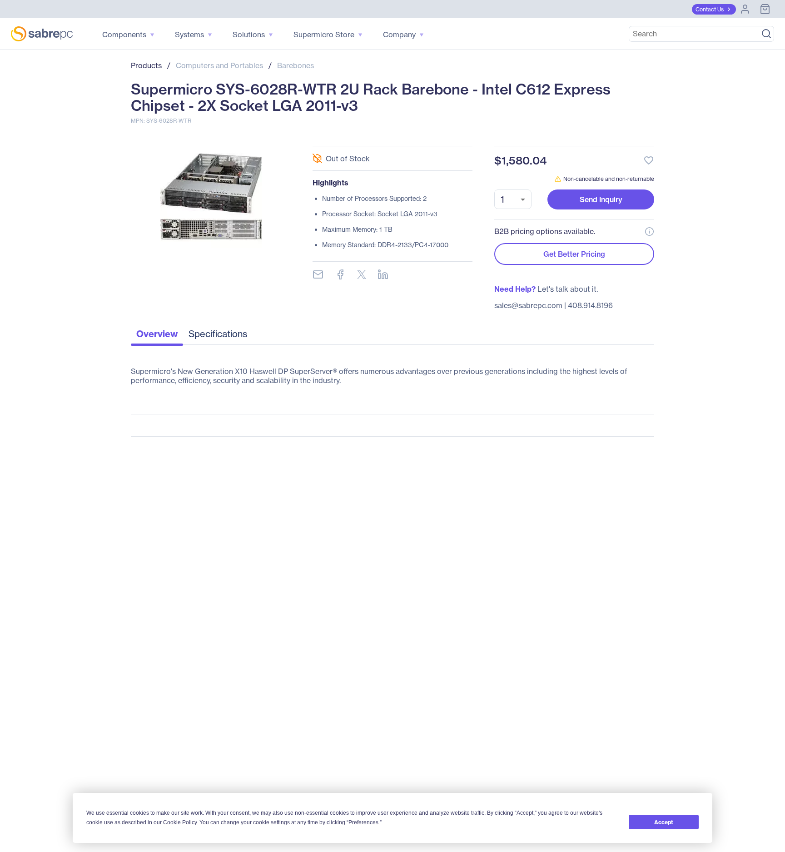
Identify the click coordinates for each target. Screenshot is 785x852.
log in (593, 136)
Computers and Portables (219, 65)
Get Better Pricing (574, 254)
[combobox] (513, 199)
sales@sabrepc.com (528, 305)
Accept (663, 822)
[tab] (157, 336)
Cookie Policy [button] (180, 822)
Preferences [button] (363, 822)
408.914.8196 (590, 305)
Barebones (295, 65)
